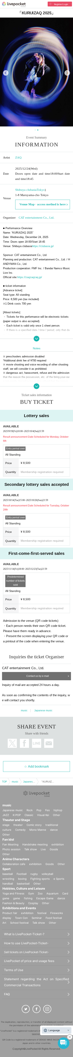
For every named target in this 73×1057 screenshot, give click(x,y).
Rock (30, 810)
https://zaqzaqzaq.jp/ (29, 277)
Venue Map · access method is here (42, 204)
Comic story (34, 824)
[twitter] (26, 1009)
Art (4, 922)
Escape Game (45, 898)
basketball (23, 883)
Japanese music (43, 710)
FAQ (7, 994)
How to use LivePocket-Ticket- (26, 943)
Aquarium (52, 893)
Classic (29, 815)
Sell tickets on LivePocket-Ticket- (26, 952)
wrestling (8, 878)
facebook (24, 743)
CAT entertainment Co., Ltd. (36, 217)
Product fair (9, 913)
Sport (6, 869)
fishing (28, 898)
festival (41, 913)
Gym (31, 893)
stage (6, 824)
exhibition (58, 844)
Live (43, 849)
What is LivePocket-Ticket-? (24, 934)
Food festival (54, 917)
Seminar (37, 917)
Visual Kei (43, 815)
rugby (34, 873)
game (16, 898)
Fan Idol (8, 839)
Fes (47, 810)
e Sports (59, 878)
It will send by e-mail (48, 743)
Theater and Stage (16, 820)
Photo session (11, 849)
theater (18, 824)
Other (56, 815)
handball (7, 883)
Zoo (40, 893)
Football (22, 873)
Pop (38, 810)
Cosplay (33, 903)
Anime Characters (15, 859)
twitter (12, 743)
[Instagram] (47, 1009)
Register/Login (61, 4)
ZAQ (18, 157)
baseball (7, 873)
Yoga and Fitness (13, 893)
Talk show (30, 849)
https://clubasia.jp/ (43, 246)
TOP (4, 781)
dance (54, 829)
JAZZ (5, 815)
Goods (54, 849)
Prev (6, 73)
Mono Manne (37, 829)
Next (67, 73)
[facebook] (36, 1009)
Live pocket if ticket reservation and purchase (14, 4)
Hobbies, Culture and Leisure (23, 888)
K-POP (17, 815)
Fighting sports (40, 878)
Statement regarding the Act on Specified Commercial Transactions (36, 982)
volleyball (47, 873)
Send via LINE (36, 743)
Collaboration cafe (13, 864)
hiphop (58, 810)
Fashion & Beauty (13, 903)
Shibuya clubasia (26, 189)
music (24, 710)
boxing (22, 878)
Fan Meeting (10, 844)
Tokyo (41, 189)
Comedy (20, 829)
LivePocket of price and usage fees (29, 961)
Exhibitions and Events (19, 908)
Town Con (21, 917)
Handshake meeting (35, 844)
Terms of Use (13, 970)
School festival (19, 922)
